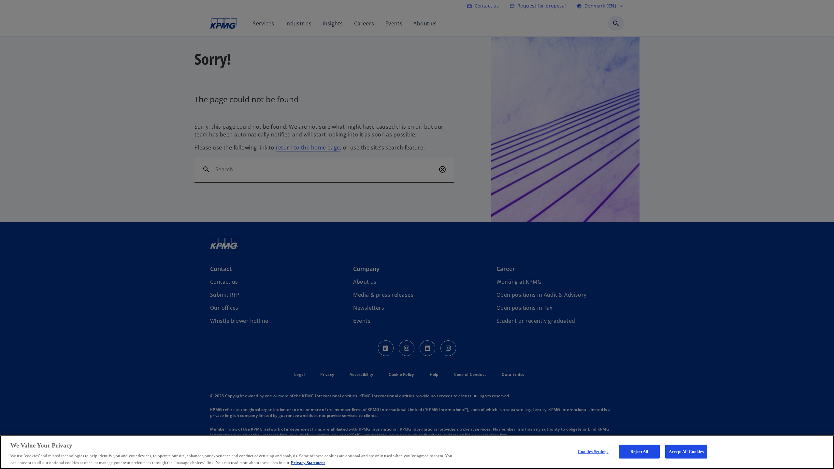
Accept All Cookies (686, 451)
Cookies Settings (593, 451)
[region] (417, 452)
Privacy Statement (308, 462)
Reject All (639, 451)
